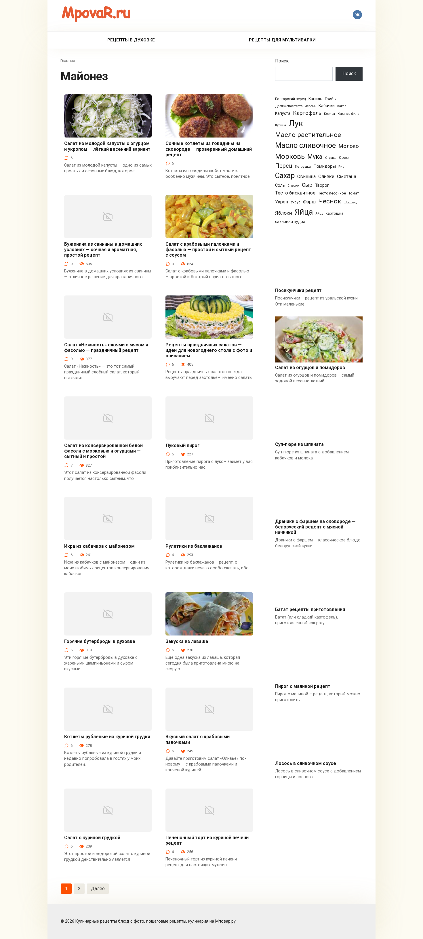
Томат (353, 193)
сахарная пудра (290, 221)
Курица (280, 125)
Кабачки (327, 105)
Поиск (282, 61)
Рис (341, 167)
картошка (334, 213)
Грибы (330, 98)
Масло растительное (308, 135)
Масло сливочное (305, 145)
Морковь (290, 156)
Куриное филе (348, 114)
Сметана (346, 176)
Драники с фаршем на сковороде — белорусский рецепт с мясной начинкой (315, 527)
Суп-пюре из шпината (299, 444)
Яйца (304, 212)
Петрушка (303, 167)
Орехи (344, 157)
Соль (280, 185)
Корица (329, 114)
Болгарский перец (290, 99)
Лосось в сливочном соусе (305, 763)
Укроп (281, 202)
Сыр (307, 185)
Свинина (306, 176)
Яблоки (283, 213)
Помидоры (324, 166)
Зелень (310, 106)
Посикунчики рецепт (298, 290)
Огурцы (330, 158)
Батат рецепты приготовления (310, 609)
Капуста (282, 113)
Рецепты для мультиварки (282, 40)
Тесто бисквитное (295, 193)
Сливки (326, 176)
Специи (293, 186)
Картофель (307, 113)
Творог (322, 185)
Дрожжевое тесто (288, 106)
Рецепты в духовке (131, 40)
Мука (315, 156)
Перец (283, 166)
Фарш (309, 202)
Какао (341, 106)
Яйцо (319, 213)
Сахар (285, 175)
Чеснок (329, 201)
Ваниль (315, 98)
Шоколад (350, 202)
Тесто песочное (332, 193)
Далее (98, 888)
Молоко (348, 146)
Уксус (295, 202)
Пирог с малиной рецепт (302, 686)
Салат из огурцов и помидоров (310, 367)
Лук (296, 123)
